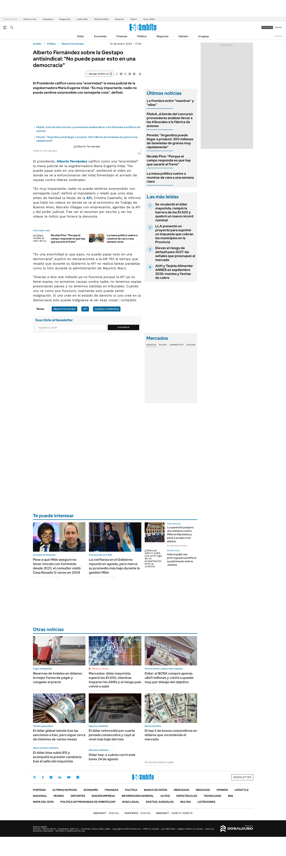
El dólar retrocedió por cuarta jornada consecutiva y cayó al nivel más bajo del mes (112, 734)
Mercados (181, 790)
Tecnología (212, 796)
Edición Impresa (103, 796)
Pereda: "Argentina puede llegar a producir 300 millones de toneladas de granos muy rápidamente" (170, 141)
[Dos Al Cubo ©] (236, 828)
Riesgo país (64, 19)
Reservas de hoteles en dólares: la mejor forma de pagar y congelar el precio (58, 677)
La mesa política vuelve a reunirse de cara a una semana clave (122, 238)
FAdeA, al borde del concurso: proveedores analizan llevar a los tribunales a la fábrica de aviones (170, 120)
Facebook (43, 777)
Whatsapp (77, 777)
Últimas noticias (64, 790)
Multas (185, 802)
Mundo (59, 796)
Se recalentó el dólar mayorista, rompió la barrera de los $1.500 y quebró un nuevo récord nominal (174, 212)
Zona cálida (149, 19)
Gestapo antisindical (107, 309)
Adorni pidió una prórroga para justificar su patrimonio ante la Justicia (182, 559)
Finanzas (121, 36)
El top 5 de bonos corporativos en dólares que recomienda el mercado (171, 734)
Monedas (151, 345)
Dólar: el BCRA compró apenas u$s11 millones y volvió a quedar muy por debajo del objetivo (169, 677)
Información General (138, 796)
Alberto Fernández (72, 44)
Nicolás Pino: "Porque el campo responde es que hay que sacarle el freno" (68, 238)
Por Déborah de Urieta (177, 545)
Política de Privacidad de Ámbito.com (87, 802)
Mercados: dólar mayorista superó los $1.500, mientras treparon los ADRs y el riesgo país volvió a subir (115, 679)
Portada (39, 790)
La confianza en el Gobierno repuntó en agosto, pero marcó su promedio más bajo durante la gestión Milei (114, 566)
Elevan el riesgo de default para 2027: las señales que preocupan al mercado (175, 254)
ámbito (37, 44)
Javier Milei (82, 19)
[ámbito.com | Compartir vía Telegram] (134, 73)
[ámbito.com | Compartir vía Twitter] (125, 73)
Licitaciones (206, 802)
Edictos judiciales (160, 802)
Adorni (133, 19)
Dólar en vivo (30, 19)
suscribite (267, 27)
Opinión (183, 36)
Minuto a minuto (100, 668)
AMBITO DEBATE (174, 813)
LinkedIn (59, 777)
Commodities (176, 345)
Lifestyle (242, 790)
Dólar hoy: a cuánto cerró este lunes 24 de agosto (112, 757)
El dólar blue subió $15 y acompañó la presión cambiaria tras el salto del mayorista (57, 756)
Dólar (80, 36)
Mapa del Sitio (43, 802)
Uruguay (203, 36)
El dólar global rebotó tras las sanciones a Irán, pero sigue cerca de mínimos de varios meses (59, 734)
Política (142, 36)
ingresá (278, 27)
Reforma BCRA (101, 19)
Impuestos (48, 19)
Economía (100, 36)
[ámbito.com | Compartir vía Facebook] (121, 73)
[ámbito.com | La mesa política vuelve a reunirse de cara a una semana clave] (96, 238)
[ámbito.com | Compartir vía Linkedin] (129, 73)
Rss (230, 796)
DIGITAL (106, 813)
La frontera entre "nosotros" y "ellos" (170, 103)
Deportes (78, 796)
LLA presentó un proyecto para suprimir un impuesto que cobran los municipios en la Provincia (174, 234)
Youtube (68, 777)
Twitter (34, 777)
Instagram (50, 777)
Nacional (40, 796)
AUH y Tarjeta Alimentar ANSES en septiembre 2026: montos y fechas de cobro (174, 272)
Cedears (190, 345)
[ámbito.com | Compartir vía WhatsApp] (117, 73)
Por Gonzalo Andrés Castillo (159, 762)
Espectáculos (186, 796)
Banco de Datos (155, 790)
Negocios (162, 36)
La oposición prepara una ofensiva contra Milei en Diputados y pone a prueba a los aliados (180, 534)
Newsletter (278, 36)
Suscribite (124, 327)
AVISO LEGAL (130, 802)
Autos (165, 796)
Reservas (119, 19)
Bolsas (163, 345)
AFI (89, 198)
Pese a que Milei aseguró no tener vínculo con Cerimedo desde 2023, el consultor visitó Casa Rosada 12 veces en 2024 (57, 566)
